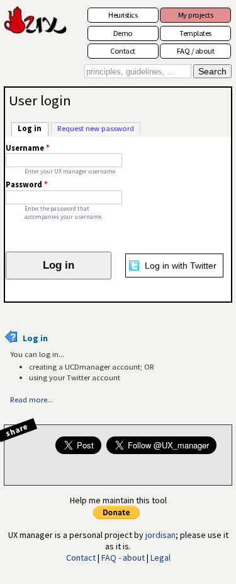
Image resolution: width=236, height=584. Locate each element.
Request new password (95, 128)
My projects (195, 15)
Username (28, 148)
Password (27, 184)
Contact (122, 50)
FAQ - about (123, 557)
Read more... (31, 399)
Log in (33, 128)
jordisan (160, 534)
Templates (195, 33)
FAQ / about (196, 50)
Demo (123, 33)
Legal (160, 557)
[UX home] (37, 25)
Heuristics (122, 15)
